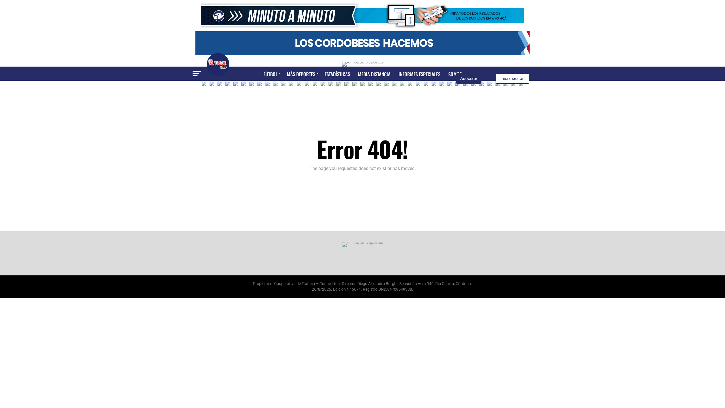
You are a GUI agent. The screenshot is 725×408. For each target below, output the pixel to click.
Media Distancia (374, 74)
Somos (455, 74)
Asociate (468, 78)
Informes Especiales (419, 74)
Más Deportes (301, 74)
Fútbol (270, 74)
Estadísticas (337, 74)
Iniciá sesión (512, 78)
